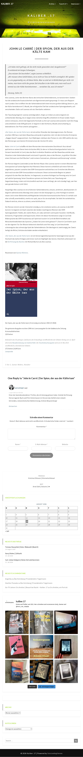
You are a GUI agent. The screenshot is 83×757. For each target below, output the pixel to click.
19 (27, 521)
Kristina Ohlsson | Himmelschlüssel (41, 477)
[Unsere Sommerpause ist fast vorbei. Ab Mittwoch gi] (41, 622)
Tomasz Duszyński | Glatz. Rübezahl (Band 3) (21, 547)
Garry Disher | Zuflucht (13, 553)
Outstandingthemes (54, 753)
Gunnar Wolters (22, 253)
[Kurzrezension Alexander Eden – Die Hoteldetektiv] (66, 646)
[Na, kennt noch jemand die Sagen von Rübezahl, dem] (17, 622)
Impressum (75, 4)
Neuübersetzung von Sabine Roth (24, 343)
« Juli (7, 531)
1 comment (53, 56)
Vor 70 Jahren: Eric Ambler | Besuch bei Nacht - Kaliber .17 (26, 587)
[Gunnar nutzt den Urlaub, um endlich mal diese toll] (17, 646)
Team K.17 (63, 4)
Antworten (13, 406)
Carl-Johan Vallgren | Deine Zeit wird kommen (22, 560)
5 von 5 (8, 365)
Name (18, 444)
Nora (30, 56)
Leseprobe (9, 351)
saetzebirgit (19, 388)
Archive (52, 4)
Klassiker (27, 365)
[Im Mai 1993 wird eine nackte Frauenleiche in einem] (66, 671)
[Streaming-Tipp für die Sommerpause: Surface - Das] (66, 622)
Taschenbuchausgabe (46, 343)
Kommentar (41, 426)
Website (65, 444)
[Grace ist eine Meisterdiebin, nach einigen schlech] (17, 671)
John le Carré (15, 146)
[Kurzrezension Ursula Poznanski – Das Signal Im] (41, 671)
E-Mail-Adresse (41, 444)
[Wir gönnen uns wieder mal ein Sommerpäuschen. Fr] (41, 646)
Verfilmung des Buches (16, 242)
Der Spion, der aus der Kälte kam (18, 132)
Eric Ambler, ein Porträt (59, 587)
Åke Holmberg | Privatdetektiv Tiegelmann (30, 579)
